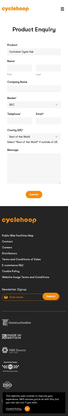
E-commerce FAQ (12, 265)
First (9, 74)
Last (38, 74)
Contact (7, 241)
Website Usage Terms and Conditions (25, 277)
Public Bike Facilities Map (17, 235)
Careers (7, 247)
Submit (34, 194)
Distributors (9, 253)
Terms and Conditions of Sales (21, 259)
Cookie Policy (10, 271)
